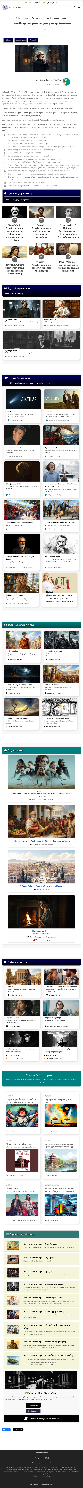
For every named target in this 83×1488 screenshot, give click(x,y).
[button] (75, 7)
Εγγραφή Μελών (51, 3)
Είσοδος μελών (33, 1411)
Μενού (79, 7)
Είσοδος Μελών (34, 3)
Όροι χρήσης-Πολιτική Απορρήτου (41, 1485)
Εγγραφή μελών (33, 1405)
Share (8, 1430)
